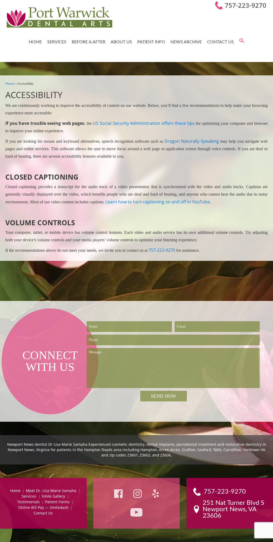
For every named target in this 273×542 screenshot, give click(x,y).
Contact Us (220, 42)
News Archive (186, 42)
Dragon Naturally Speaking (191, 141)
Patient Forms (57, 501)
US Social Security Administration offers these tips (143, 123)
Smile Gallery (53, 496)
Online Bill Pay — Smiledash (43, 507)
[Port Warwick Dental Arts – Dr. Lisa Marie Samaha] (59, 18)
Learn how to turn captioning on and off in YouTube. (158, 202)
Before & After (88, 42)
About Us (121, 42)
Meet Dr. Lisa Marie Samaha (51, 490)
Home (35, 42)
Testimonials (28, 501)
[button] (241, 42)
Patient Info (151, 42)
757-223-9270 (245, 5)
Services (56, 42)
